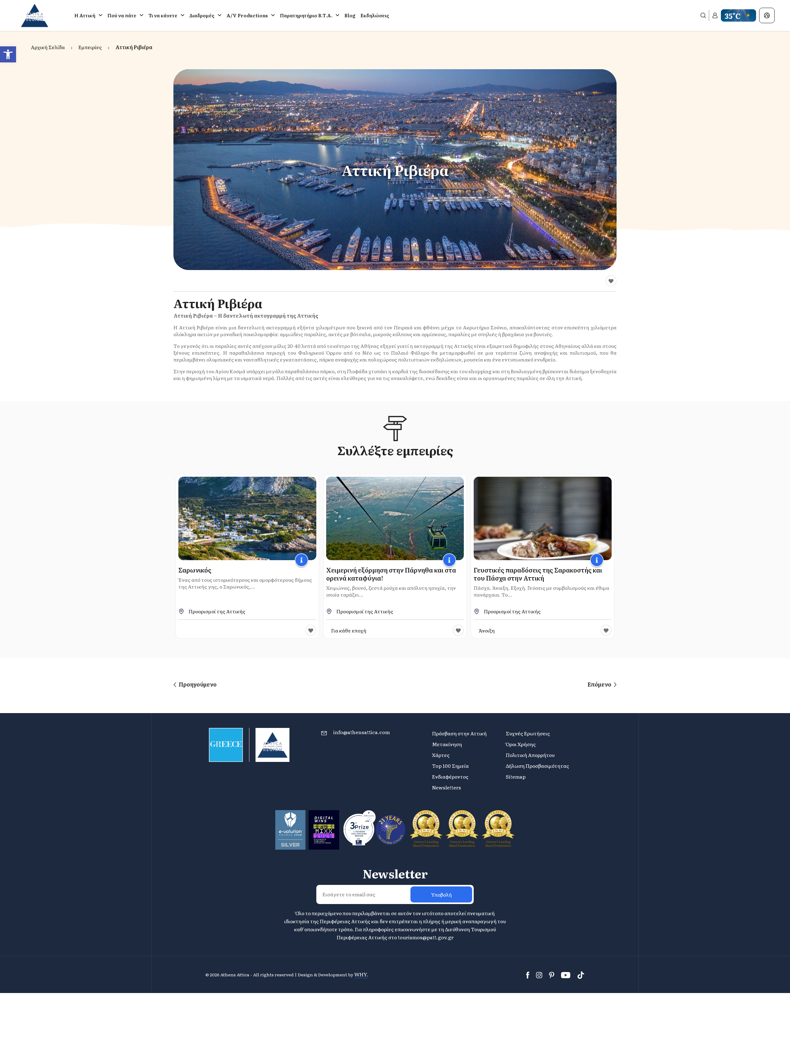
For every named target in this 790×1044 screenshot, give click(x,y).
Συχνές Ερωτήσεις (528, 733)
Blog (350, 15)
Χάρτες (441, 755)
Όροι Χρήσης (521, 744)
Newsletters (446, 787)
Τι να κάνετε (162, 15)
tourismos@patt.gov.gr (426, 937)
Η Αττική (84, 15)
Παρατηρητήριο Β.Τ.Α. (306, 15)
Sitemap (516, 776)
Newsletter (395, 873)
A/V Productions (247, 15)
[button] (8, 54)
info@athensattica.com (361, 732)
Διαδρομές (201, 15)
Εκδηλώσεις (374, 15)
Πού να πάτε (121, 15)
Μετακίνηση (447, 744)
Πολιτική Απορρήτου (530, 755)
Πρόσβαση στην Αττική (459, 733)
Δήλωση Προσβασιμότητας (537, 765)
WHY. (361, 974)
